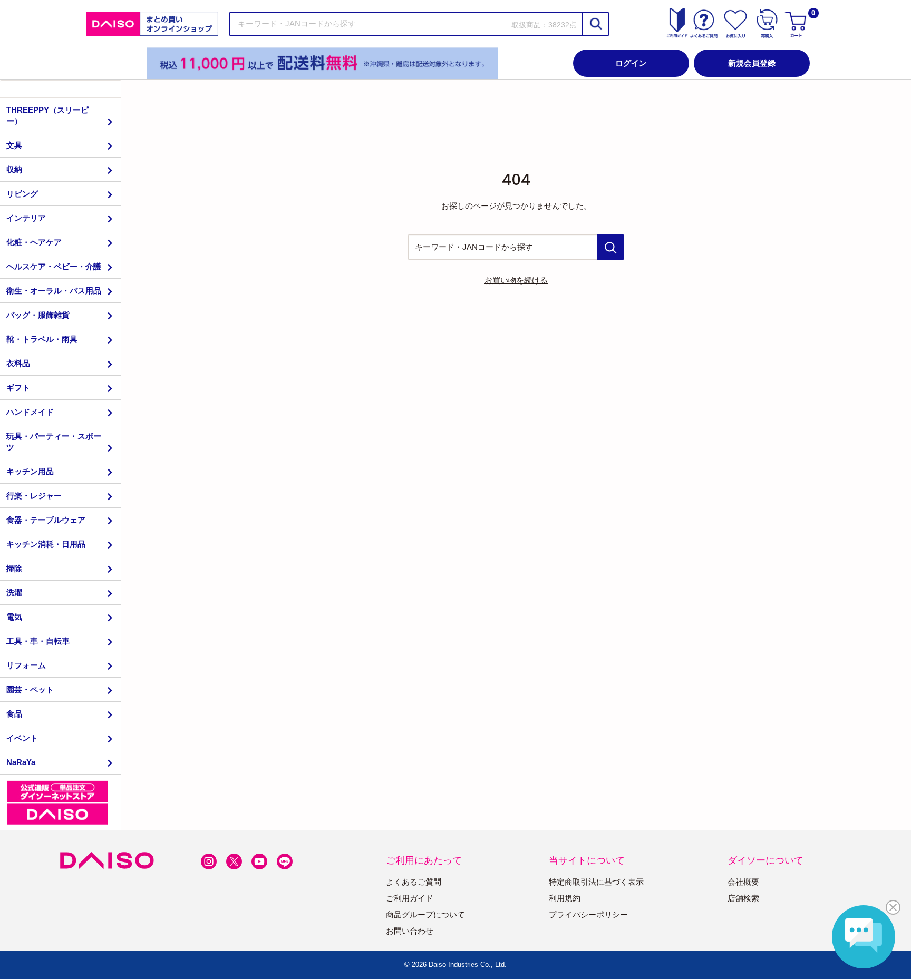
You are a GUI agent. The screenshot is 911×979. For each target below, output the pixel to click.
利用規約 (564, 898)
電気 (14, 616)
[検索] (595, 24)
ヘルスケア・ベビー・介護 (53, 266)
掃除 (14, 568)
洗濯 (14, 592)
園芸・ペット (30, 689)
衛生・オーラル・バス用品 (53, 290)
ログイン (631, 62)
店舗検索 (743, 898)
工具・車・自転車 (38, 641)
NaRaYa (20, 762)
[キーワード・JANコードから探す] (610, 247)
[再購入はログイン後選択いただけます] (767, 24)
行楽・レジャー (34, 495)
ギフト (18, 387)
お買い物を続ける (516, 280)
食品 (14, 713)
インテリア (26, 217)
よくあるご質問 (413, 881)
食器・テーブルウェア (45, 519)
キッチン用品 (30, 471)
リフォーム (26, 665)
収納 (14, 169)
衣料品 (18, 363)
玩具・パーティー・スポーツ (53, 442)
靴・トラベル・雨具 (41, 339)
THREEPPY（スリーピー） (47, 115)
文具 (14, 145)
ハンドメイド (30, 411)
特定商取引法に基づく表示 (596, 881)
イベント (22, 737)
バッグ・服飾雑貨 (38, 314)
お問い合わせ (409, 930)
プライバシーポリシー (588, 914)
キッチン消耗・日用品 (45, 544)
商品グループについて (425, 914)
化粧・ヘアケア (34, 242)
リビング (22, 193)
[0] (797, 24)
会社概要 (743, 881)
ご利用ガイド (409, 898)
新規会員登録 (752, 62)
